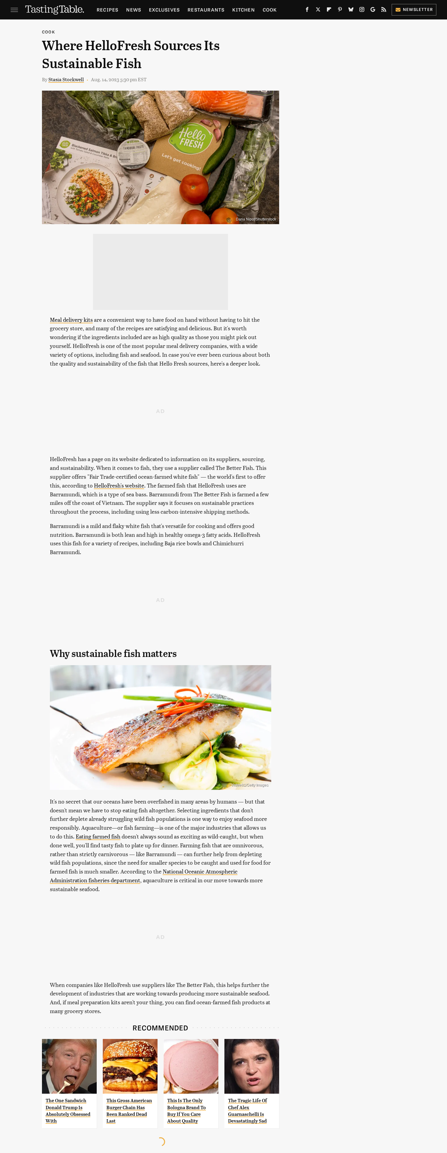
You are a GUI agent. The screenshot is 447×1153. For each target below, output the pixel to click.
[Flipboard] (329, 11)
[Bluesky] (351, 11)
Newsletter (418, 9)
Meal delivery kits (71, 319)
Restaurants (206, 9)
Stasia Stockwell (66, 79)
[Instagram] (362, 11)
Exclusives (164, 9)
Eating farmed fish (98, 836)
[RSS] (384, 11)
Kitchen (243, 9)
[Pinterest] (340, 11)
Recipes (107, 9)
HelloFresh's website (119, 485)
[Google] (373, 11)
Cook (270, 9)
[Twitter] (318, 11)
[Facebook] (307, 11)
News (133, 9)
